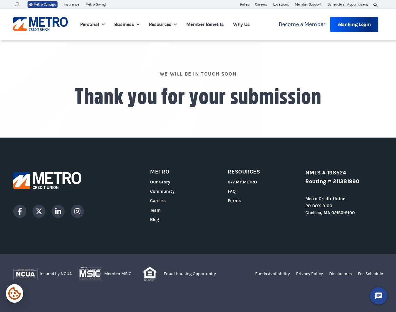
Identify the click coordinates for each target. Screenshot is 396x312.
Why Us (241, 24)
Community (162, 191)
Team (155, 210)
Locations (281, 4)
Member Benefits (205, 24)
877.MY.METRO (242, 182)
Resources (160, 24)
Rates (244, 4)
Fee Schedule (370, 273)
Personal (89, 24)
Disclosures (340, 273)
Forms (234, 200)
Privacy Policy (309, 273)
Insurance (71, 4)
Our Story (160, 182)
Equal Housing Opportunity (190, 273)
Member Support (308, 4)
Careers (261, 4)
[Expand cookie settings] (14, 293)
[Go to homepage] (58, 180)
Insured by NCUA (56, 273)
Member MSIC (117, 273)
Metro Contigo (44, 4)
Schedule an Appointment (348, 4)
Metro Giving (95, 4)
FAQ (232, 191)
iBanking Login (354, 24)
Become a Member (302, 24)
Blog (154, 219)
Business (124, 24)
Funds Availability (272, 273)
